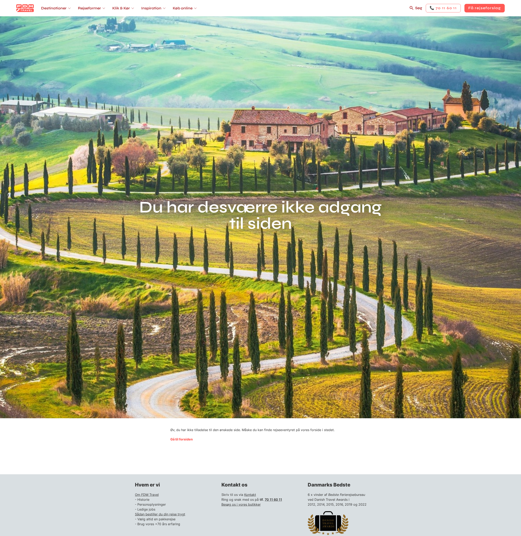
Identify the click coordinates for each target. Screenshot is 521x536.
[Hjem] (25, 8)
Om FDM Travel (147, 495)
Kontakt (250, 495)
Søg (418, 8)
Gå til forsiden (181, 439)
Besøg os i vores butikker (241, 504)
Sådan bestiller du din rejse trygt (160, 514)
